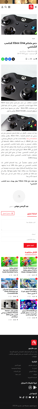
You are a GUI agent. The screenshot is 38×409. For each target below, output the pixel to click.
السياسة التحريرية (32, 377)
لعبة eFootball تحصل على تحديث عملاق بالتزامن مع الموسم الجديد (29, 313)
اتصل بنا (34, 368)
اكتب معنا (18, 374)
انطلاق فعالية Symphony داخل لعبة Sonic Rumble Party (10, 270)
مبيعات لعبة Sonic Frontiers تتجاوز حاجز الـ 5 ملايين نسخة (29, 291)
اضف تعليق (30, 245)
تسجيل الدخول (7, 213)
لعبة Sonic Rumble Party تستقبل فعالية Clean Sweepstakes (29, 270)
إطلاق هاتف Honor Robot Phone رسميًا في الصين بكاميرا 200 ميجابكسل (9, 314)
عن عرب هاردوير (33, 365)
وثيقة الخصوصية (16, 368)
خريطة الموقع (33, 371)
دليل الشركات (17, 371)
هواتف (35, 374)
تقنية (33, 38)
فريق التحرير (18, 365)
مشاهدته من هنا (32, 138)
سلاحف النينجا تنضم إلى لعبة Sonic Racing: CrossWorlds (10, 291)
